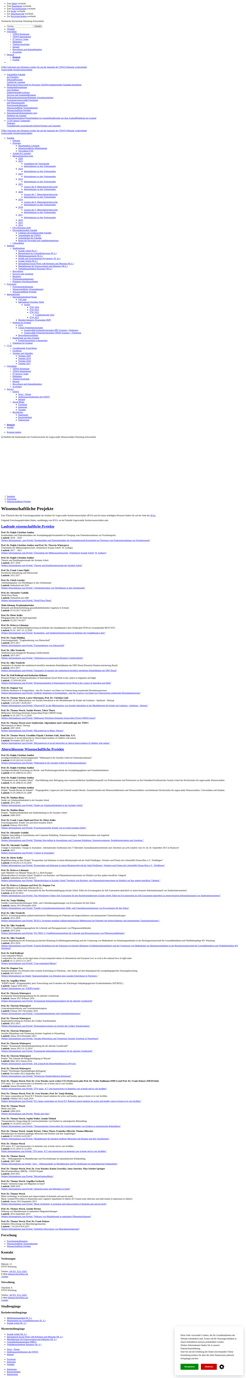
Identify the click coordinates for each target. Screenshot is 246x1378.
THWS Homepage (21, 34)
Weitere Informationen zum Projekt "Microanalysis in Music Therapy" (32, 730)
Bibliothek (17, 42)
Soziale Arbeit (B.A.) (27, 251)
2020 (20, 192)
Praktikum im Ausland (86, 118)
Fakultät (16, 75)
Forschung (22, 101)
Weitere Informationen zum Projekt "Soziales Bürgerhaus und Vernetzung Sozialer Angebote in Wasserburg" (50, 1038)
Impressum (23, 415)
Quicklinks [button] (12, 31)
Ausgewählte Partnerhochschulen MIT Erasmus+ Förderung (51, 330)
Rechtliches (18, 412)
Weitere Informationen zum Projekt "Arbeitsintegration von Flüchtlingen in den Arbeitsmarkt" (43, 588)
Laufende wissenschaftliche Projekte (27, 526)
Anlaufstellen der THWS (29, 235)
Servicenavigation (19, 16)
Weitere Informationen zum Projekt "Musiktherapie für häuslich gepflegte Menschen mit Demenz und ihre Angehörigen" (55, 1139)
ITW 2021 (34, 317)
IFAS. (153, 515)
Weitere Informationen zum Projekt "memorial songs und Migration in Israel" (35, 1189)
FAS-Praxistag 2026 (36, 85)
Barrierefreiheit (25, 417)
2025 (20, 161)
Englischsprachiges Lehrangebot (32, 340)
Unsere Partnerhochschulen (30, 327)
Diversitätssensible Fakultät (58, 85)
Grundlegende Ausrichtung (19, 126)
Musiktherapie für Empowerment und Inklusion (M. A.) (32, 1339)
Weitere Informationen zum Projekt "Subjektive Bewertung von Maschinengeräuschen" (40, 1229)
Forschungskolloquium (17, 105)
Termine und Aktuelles (50, 126)
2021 (20, 184)
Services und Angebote (17, 95)
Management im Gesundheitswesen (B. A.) (26, 1320)
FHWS (16, 392)
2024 (20, 169)
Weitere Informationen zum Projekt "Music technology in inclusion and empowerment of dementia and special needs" (54, 1204)
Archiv (27, 304)
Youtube (22, 409)
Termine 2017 (24, 363)
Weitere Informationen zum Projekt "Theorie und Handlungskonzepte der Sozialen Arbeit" (41, 565)
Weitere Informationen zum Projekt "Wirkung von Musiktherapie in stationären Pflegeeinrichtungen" (46, 1216)
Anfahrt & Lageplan (16, 82)
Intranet (16, 47)
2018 (20, 207)
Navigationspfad (19, 8)
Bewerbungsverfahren (28, 335)
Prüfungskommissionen (17, 97)
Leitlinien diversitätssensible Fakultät (34, 233)
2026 (20, 158)
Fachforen (35, 126)
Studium (17, 88)
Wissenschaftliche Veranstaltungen (22, 108)
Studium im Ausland (40, 118)
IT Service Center (20, 39)
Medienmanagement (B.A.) (30, 256)
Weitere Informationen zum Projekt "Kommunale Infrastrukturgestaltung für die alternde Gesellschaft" (47, 1001)
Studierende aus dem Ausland (63, 118)
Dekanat (10, 79)
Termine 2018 (24, 361)
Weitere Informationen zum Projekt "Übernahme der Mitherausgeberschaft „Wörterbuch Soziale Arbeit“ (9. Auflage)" (54, 553)
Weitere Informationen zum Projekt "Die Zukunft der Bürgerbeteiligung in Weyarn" (38, 1063)
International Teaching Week (31, 302)
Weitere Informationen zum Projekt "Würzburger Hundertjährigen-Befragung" (36, 1076)
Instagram (22, 407)
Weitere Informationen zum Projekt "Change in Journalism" (28, 853)
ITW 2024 (34, 307)
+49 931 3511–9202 (18, 1271)
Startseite (11, 496)
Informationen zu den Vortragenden (40, 166)
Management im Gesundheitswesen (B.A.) (37, 253)
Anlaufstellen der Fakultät (29, 238)
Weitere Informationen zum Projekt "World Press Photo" (26, 600)
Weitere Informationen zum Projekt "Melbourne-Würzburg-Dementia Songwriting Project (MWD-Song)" (48, 718)
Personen (18, 79)
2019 (20, 199)
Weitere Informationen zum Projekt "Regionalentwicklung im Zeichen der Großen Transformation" (45, 1026)
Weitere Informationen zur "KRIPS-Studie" (20, 988)
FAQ (20, 325)
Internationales (22, 114)
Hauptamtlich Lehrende (28, 146)
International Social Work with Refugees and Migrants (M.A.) (46, 263)
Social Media (18, 402)
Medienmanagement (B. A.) (19, 1318)
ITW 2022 (34, 312)
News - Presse (24, 394)
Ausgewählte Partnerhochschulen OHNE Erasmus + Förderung (52, 333)
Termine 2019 (24, 358)
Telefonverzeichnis (21, 44)
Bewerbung (24, 92)
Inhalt (14, 3)
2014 (20, 225)
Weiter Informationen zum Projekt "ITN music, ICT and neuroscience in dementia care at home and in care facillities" (54, 1151)
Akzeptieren (189, 1367)
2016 (20, 220)
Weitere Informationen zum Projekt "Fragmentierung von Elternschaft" (33, 645)
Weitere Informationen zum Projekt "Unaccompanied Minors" (29, 963)
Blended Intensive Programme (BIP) (34, 320)
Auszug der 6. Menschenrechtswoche (41, 202)
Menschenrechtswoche (17, 85)
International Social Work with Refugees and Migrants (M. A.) (35, 1337)
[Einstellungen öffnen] (221, 1367)
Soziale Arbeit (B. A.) (16, 1323)
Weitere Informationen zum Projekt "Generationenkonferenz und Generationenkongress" (41, 1013)
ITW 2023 (34, 310)
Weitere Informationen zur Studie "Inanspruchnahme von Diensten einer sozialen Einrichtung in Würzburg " (49, 976)
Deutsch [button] (10, 54)
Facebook (22, 404)
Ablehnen (209, 1367)
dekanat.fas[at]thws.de (18, 1274)
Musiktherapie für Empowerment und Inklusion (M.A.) (43, 266)
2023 (20, 174)
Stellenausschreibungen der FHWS (34, 397)
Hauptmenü (17, 6)
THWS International (22, 36)
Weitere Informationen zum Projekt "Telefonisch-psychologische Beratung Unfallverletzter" (42, 658)
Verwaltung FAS (25, 151)
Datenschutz (220, 1355)
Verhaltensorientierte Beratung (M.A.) (35, 269)
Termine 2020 (24, 356)
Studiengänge (13, 92)
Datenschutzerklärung (190, 1348)
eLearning (17, 52)
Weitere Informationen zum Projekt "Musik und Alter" (25, 1113)
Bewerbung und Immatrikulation (27, 49)
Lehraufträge (76, 85)
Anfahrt (4, 1276)
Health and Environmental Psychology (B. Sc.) (39, 258)
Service (10, 389)
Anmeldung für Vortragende (36, 163)
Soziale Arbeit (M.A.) (28, 261)
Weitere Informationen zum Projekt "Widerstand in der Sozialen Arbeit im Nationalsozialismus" (44, 763)
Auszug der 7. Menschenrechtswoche (41, 194)
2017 (20, 215)
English (16, 60)
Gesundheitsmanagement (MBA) (22, 1342)
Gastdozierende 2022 (44, 315)
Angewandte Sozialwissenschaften (16, 69)
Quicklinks (12, 366)
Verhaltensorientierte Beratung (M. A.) (24, 1344)
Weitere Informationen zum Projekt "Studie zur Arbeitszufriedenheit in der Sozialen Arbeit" (42, 805)
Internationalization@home (19, 118)
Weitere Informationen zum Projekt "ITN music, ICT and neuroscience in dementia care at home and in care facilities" (54, 1088)
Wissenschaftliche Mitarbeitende (32, 148)
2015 (20, 222)
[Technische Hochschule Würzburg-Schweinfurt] (44, 67)
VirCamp (22, 299)
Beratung (32, 95)
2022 (20, 179)
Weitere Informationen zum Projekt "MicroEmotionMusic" (27, 1176)
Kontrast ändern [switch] (14, 432)
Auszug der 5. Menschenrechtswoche (41, 210)
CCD (9, 345)
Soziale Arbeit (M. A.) (17, 1334)
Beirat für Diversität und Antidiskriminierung (38, 240)
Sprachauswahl (17, 14)
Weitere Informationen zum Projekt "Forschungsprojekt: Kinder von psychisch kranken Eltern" (43, 828)
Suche (13, 11)
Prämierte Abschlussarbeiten (40, 97)
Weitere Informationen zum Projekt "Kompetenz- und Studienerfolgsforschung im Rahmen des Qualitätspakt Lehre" (53, 633)
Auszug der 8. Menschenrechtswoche (41, 187)
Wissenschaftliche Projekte (19, 110)
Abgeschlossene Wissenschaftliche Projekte (32, 749)
